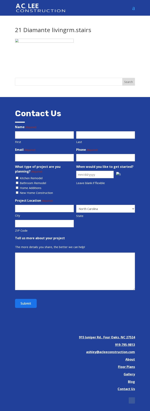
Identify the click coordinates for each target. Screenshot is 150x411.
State (79, 216)
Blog (131, 382)
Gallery (129, 374)
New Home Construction (36, 193)
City (17, 215)
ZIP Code (21, 230)
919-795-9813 (125, 345)
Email (25, 149)
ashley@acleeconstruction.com (110, 352)
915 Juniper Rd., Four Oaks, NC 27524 (107, 337)
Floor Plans (126, 367)
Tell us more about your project (40, 238)
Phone (87, 149)
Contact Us (126, 389)
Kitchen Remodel (31, 178)
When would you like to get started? (104, 167)
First (18, 142)
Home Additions (30, 188)
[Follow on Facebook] (132, 400)
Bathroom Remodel (33, 183)
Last (79, 142)
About (130, 359)
